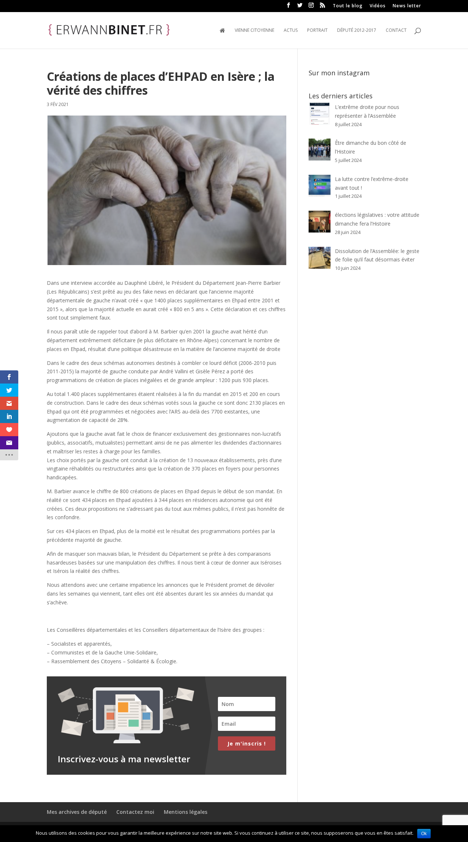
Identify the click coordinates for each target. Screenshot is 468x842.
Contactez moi (135, 811)
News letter (407, 6)
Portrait (317, 30)
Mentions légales (185, 811)
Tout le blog (348, 6)
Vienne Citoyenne (254, 30)
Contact (396, 30)
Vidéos (378, 6)
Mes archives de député (77, 811)
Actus (291, 30)
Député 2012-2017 (356, 30)
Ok (424, 833)
